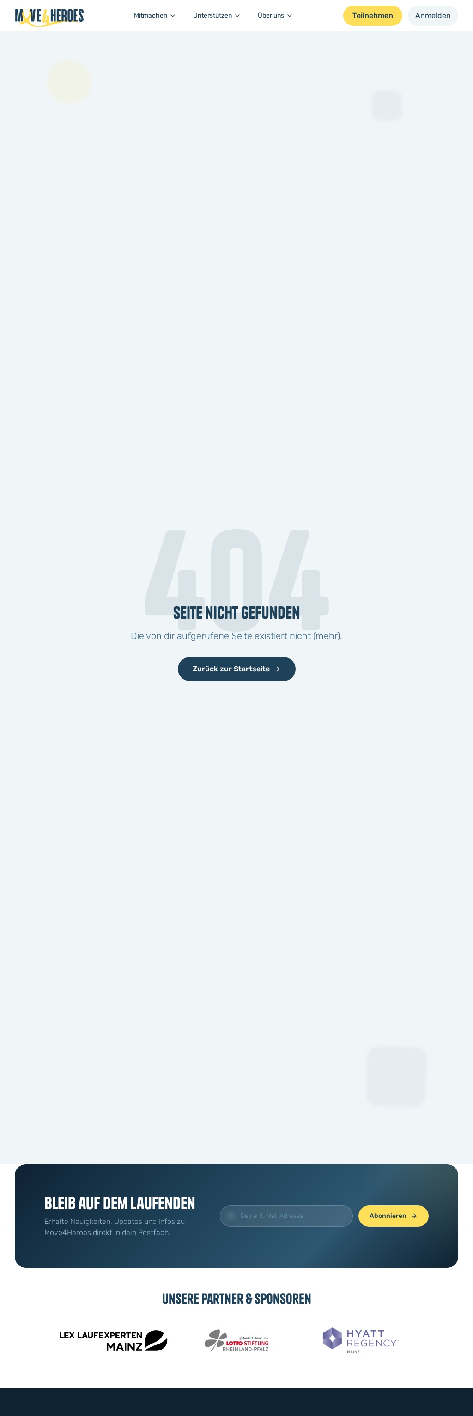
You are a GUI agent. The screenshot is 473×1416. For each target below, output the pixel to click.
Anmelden (433, 15)
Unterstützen (212, 15)
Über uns (271, 15)
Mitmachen (150, 15)
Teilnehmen (372, 15)
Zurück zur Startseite (231, 668)
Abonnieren (388, 1216)
